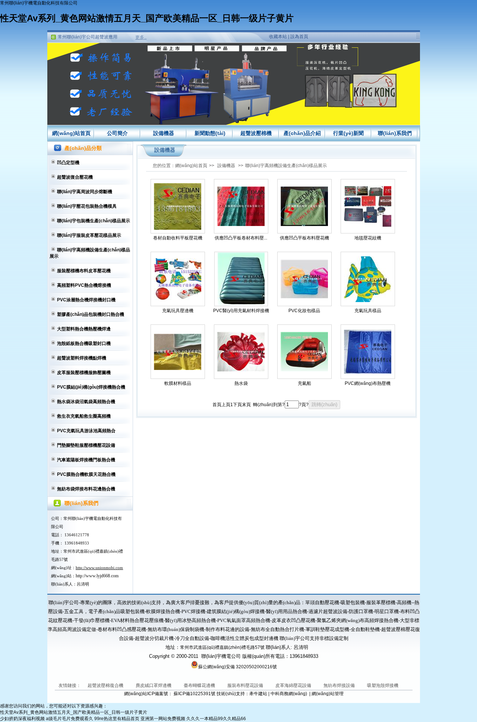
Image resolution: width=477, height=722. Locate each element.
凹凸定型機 (68, 162)
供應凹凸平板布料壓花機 (304, 238)
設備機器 (163, 133)
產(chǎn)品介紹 (302, 133)
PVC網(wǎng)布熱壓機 (368, 383)
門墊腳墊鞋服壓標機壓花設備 (86, 445)
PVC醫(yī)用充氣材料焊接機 (241, 310)
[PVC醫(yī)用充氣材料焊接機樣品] (241, 278)
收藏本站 (278, 36)
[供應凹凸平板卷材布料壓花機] (241, 206)
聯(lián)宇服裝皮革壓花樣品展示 (89, 235)
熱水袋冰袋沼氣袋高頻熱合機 (86, 401)
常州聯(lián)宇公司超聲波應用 (87, 37)
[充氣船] (304, 351)
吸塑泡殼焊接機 (382, 685)
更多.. (140, 37)
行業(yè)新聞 (348, 133)
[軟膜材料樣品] (178, 352)
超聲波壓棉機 (256, 133)
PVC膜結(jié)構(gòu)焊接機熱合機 (91, 387)
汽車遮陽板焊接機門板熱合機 (86, 459)
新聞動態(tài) (210, 133)
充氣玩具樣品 (367, 310)
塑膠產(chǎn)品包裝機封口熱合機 (90, 314)
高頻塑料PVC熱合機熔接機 (84, 285)
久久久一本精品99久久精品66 (216, 718)
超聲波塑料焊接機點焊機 (81, 358)
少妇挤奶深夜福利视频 (22, 718)
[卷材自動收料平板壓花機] (178, 206)
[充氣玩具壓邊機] (178, 279)
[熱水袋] (241, 351)
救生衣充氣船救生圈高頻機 (84, 416)
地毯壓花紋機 (367, 238)
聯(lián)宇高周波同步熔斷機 (84, 191)
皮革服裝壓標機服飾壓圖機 (84, 372)
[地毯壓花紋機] (368, 206)
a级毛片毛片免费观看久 (69, 718)
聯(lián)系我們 (395, 133)
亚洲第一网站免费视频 (162, 718)
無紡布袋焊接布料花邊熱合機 (86, 489)
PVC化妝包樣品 (304, 310)
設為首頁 (299, 36)
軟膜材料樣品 (177, 383)
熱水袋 (241, 383)
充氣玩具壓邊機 (177, 310)
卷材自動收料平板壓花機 (177, 238)
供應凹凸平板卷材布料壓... (241, 238)
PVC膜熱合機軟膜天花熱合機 (86, 474)
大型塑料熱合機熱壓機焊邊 (84, 329)
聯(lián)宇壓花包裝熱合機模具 (87, 206)
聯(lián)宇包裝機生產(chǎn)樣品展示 (93, 220)
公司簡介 (117, 133)
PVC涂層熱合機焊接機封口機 (86, 299)
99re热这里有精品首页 (116, 718)
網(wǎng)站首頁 (71, 133)
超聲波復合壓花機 (75, 177)
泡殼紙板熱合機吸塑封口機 (84, 343)
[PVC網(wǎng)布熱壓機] (368, 352)
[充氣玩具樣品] (368, 279)
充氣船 (304, 383)
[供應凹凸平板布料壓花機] (304, 206)
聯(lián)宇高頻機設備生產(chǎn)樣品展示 (90, 253)
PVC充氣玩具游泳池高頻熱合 (86, 430)
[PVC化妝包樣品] (304, 279)
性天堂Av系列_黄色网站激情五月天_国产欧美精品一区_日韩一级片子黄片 (147, 18)
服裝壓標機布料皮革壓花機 (84, 270)
